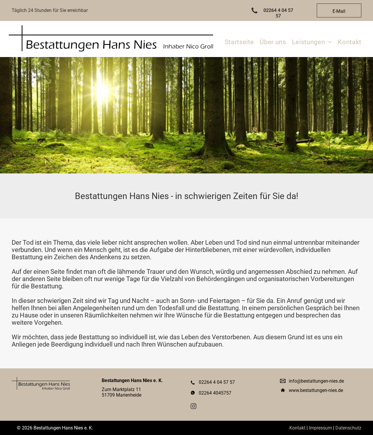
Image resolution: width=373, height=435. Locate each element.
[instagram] (193, 407)
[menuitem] (239, 42)
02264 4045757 (215, 393)
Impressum (320, 428)
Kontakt (297, 428)
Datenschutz (348, 428)
